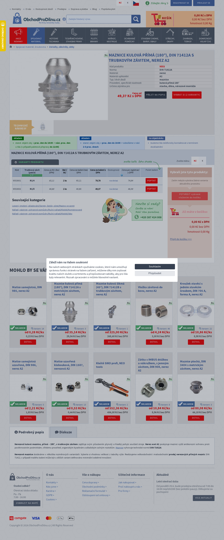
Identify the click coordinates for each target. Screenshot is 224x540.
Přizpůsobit (154, 273)
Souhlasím (155, 266)
